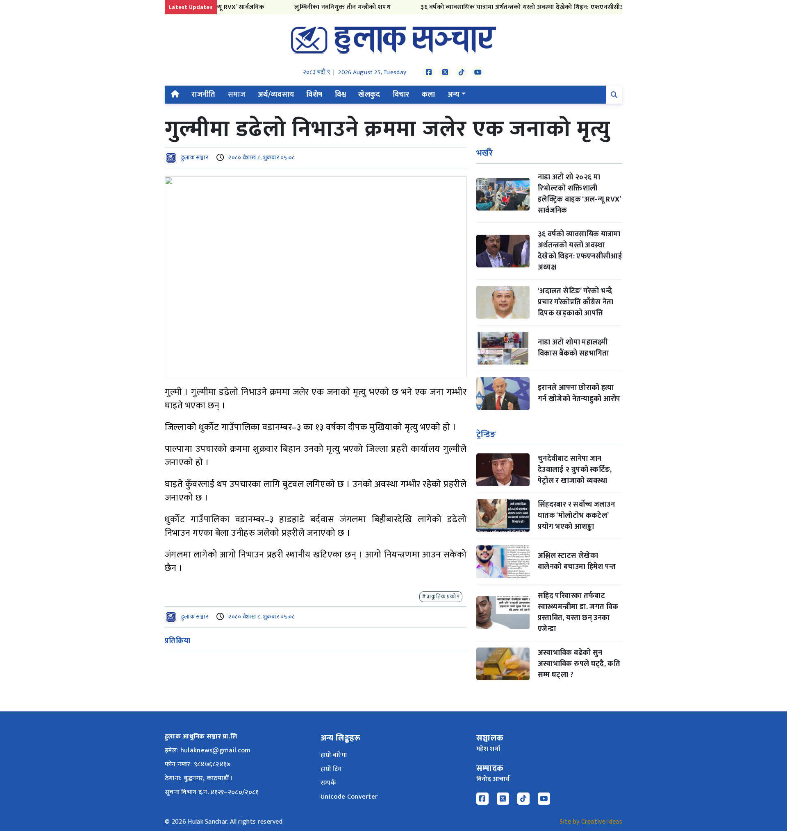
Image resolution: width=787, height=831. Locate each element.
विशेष (314, 94)
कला (428, 94)
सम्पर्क (328, 782)
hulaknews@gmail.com (215, 750)
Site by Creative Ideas (591, 821)
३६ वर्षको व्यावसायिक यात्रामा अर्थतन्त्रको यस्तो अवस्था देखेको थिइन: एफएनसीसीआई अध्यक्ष (518, 7)
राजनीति (203, 94)
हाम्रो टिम (331, 768)
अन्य (454, 94)
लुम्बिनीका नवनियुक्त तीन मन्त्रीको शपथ (327, 7)
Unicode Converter (349, 796)
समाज (237, 94)
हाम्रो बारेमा (334, 755)
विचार (401, 94)
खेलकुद (369, 94)
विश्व (340, 94)
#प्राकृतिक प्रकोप (441, 596)
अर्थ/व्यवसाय (276, 94)
